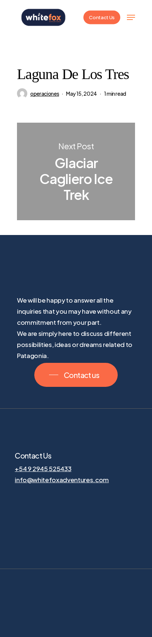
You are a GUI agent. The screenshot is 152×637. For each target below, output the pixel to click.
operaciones (44, 93)
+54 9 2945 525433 (43, 468)
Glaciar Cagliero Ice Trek (76, 172)
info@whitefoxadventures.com (62, 480)
